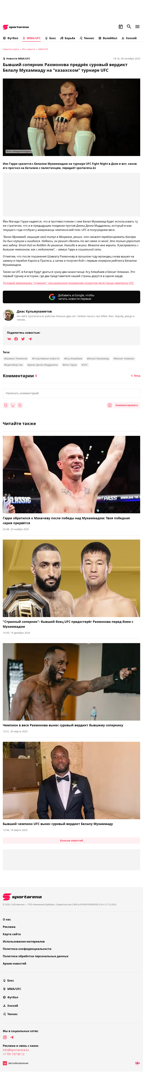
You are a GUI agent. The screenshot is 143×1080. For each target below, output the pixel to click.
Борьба (70, 38)
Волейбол (110, 38)
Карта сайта (12, 934)
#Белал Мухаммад (98, 358)
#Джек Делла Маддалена (43, 364)
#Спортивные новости (45, 358)
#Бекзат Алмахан (124, 358)
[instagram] (5, 1037)
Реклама (9, 927)
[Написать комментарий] (71, 393)
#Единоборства (13, 364)
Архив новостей (14, 963)
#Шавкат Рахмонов (15, 358)
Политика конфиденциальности (27, 949)
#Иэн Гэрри (70, 364)
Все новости (28, 49)
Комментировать (127, 405)
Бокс (52, 38)
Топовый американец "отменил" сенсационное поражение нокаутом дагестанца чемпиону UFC (68, 283)
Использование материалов (24, 941)
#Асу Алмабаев (73, 358)
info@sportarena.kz (16, 1050)
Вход (137, 375)
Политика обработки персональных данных (35, 956)
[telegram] (12, 1037)
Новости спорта (11, 49)
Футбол (12, 38)
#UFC (85, 364)
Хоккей (131, 38)
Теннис (89, 38)
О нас (7, 919)
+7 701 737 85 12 (13, 1054)
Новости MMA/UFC (18, 58)
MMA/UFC (34, 38)
